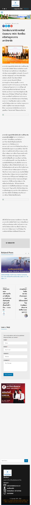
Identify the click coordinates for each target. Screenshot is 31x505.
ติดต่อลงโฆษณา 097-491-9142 (14, 491)
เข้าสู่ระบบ (26, 8)
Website (6, 353)
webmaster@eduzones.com (13, 486)
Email (6, 346)
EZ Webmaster (8, 23)
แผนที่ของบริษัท (10, 488)
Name (5, 340)
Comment (7, 360)
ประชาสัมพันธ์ (10, 493)
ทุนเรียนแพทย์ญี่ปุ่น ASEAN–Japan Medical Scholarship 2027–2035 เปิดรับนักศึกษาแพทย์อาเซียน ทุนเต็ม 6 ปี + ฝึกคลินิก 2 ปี (14, 277)
